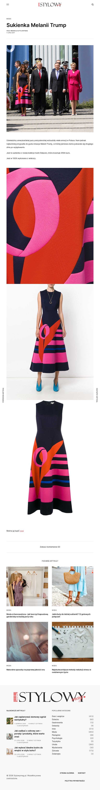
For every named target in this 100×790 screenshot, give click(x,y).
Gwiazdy (55, 726)
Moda (9, 19)
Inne (54, 729)
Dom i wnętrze (58, 716)
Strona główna (67, 773)
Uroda (54, 744)
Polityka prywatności (75, 781)
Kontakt (82, 773)
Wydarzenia (57, 747)
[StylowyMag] (50, 5)
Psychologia (57, 738)
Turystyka (56, 741)
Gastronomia (57, 722)
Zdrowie (55, 751)
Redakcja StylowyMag (19, 31)
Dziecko (55, 719)
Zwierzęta (56, 754)
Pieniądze (56, 735)
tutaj (22, 531)
